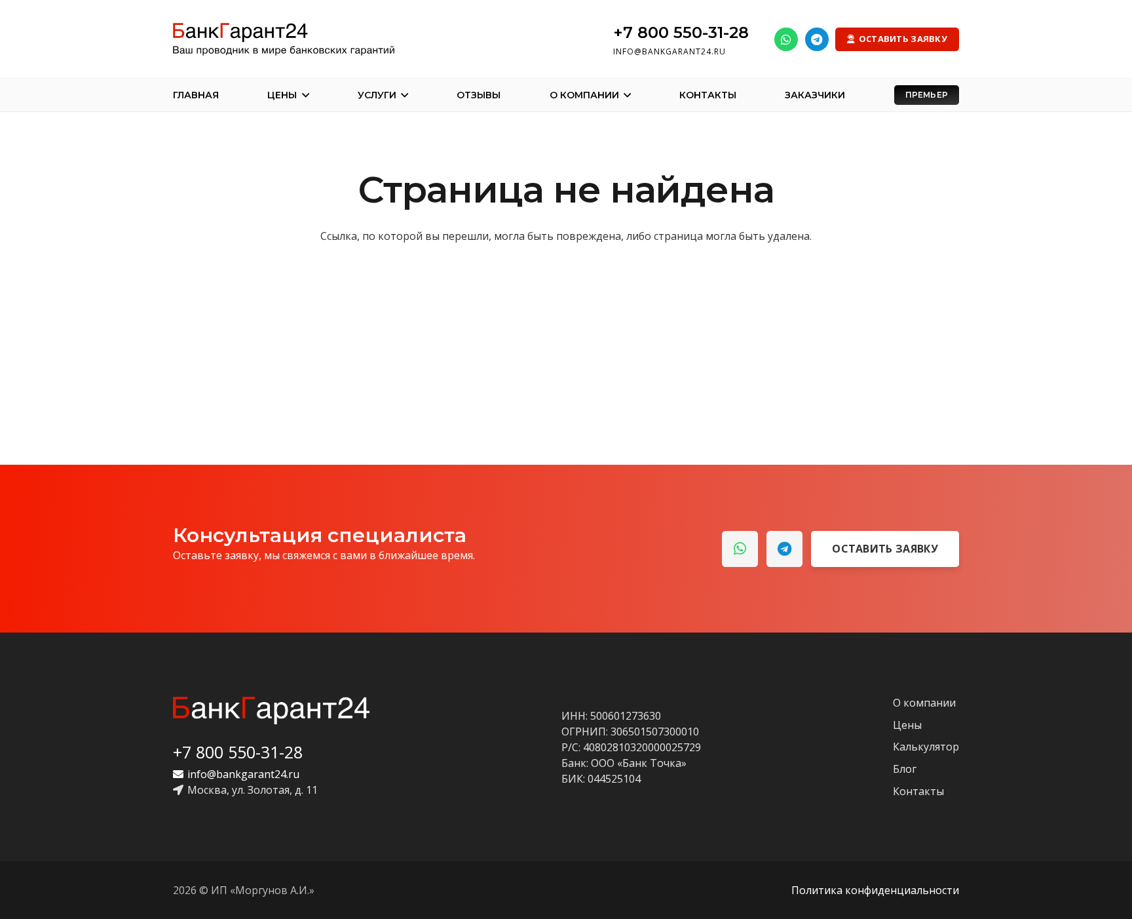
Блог (904, 769)
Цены (907, 725)
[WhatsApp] (786, 39)
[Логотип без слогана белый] (271, 710)
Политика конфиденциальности (875, 890)
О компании (924, 702)
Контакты (918, 791)
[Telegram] (817, 39)
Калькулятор (926, 746)
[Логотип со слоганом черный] (283, 39)
